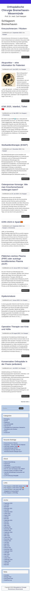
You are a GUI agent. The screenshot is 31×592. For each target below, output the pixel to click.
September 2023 (8, 511)
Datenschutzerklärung (9, 462)
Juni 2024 (6, 510)
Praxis (5, 430)
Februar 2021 (7, 527)
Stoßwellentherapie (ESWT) (15, 145)
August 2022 (7, 515)
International (7, 465)
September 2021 (8, 520)
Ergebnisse (7, 422)
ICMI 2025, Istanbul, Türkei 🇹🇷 (11, 446)
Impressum (7, 463)
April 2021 (6, 523)
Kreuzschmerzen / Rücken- (14, 28)
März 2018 (6, 554)
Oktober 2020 (7, 530)
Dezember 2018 (8, 549)
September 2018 (8, 551)
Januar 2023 (7, 513)
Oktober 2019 (7, 540)
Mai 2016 (6, 564)
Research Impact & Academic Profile (13, 470)
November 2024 (8, 508)
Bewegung (6, 419)
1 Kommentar (5, 115)
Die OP (6, 420)
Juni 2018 (6, 552)
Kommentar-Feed (8, 578)
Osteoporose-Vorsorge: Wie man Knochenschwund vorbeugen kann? (15, 187)
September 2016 (8, 559)
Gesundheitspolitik (8, 424)
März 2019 (6, 545)
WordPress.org (8, 580)
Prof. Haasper (7, 487)
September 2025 (8, 503)
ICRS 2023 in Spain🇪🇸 (12, 222)
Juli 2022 (6, 517)
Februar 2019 (7, 547)
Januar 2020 (7, 537)
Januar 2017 (7, 557)
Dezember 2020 (8, 528)
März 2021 (6, 525)
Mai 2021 (6, 522)
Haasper (4, 34)
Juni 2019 (6, 542)
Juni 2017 (6, 556)
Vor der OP (7, 432)
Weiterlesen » (25, 57)
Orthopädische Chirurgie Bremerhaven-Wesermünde (15, 10)
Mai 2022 (6, 518)
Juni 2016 (6, 563)
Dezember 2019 (8, 539)
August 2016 (7, 561)
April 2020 (6, 534)
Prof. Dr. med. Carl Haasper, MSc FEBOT (14, 468)
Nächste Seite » (25, 401)
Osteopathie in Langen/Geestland (12, 467)
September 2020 (8, 532)
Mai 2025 (6, 506)
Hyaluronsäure (8, 296)
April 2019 (6, 544)
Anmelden (6, 575)
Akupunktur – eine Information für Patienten (14, 444)
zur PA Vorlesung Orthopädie (11, 475)
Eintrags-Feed (7, 576)
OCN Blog (15, 492)
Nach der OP (7, 425)
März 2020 (6, 535)
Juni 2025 (6, 505)
